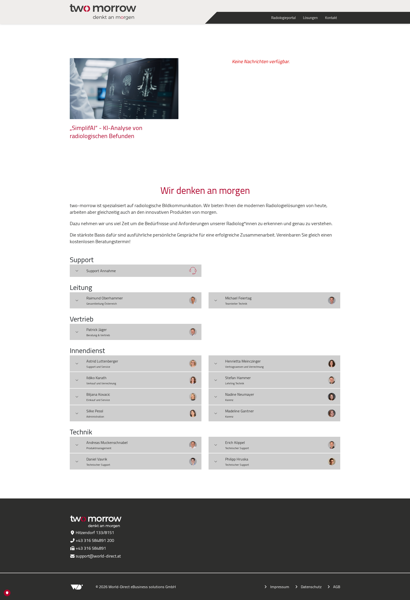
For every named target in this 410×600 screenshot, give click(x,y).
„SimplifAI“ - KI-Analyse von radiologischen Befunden (106, 132)
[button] (135, 271)
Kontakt (331, 17)
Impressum (279, 586)
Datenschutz (311, 586)
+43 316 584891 (91, 548)
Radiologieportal (283, 17)
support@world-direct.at (98, 556)
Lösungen (310, 17)
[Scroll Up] (397, 594)
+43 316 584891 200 (95, 540)
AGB (336, 586)
